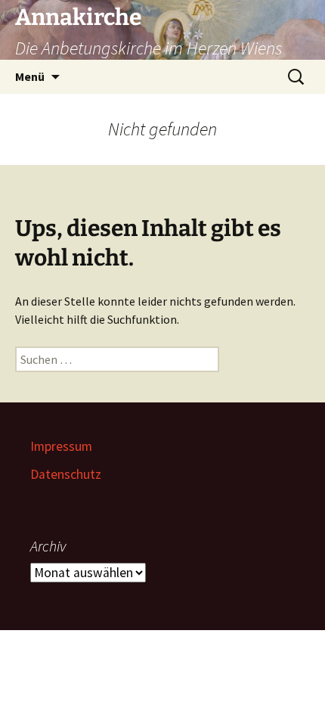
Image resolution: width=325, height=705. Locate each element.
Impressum (61, 446)
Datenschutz (65, 474)
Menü (30, 76)
